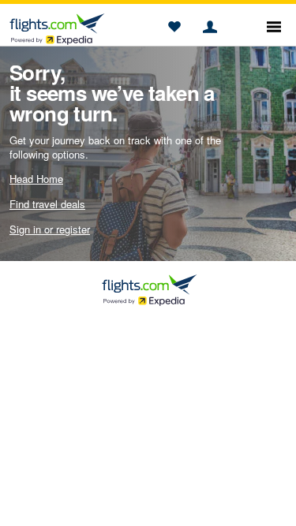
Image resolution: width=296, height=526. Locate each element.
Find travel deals (47, 203)
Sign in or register (49, 229)
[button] (174, 27)
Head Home (36, 178)
